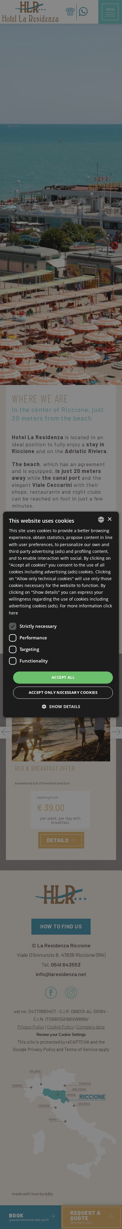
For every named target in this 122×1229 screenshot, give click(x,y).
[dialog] (61, 614)
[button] (61, 706)
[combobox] (101, 519)
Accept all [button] (63, 677)
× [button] (109, 519)
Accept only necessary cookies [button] (63, 692)
